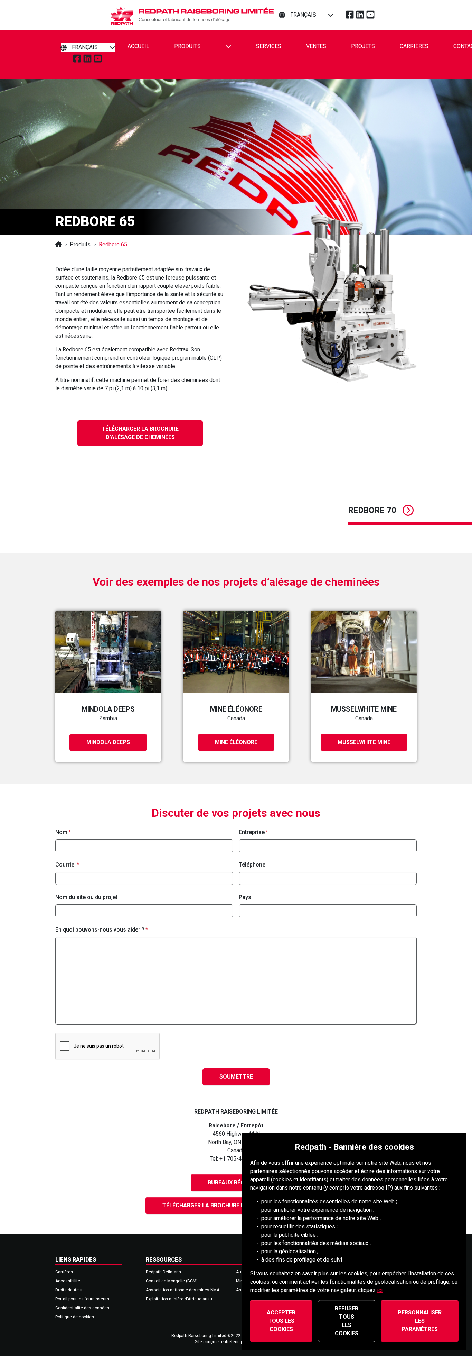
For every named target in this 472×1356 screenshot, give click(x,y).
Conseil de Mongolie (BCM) (172, 1281)
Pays (245, 897)
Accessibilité (67, 1281)
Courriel (65, 864)
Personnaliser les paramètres (420, 1320)
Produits (187, 46)
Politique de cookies (74, 1316)
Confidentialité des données (82, 1307)
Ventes (316, 46)
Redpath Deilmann (163, 1272)
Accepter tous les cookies (281, 1320)
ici (380, 1290)
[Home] (58, 244)
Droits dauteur (69, 1290)
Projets (363, 46)
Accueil (138, 46)
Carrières (414, 46)
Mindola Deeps (108, 742)
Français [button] (303, 14)
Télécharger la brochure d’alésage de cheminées (140, 432)
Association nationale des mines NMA (182, 1290)
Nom (61, 832)
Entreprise (252, 832)
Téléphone (252, 864)
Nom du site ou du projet (86, 897)
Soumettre (236, 1076)
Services (268, 46)
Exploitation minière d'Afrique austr (179, 1299)
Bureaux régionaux (236, 1182)
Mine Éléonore (236, 742)
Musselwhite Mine (364, 742)
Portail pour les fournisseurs (82, 1299)
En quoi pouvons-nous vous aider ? (99, 929)
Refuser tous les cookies (346, 1321)
